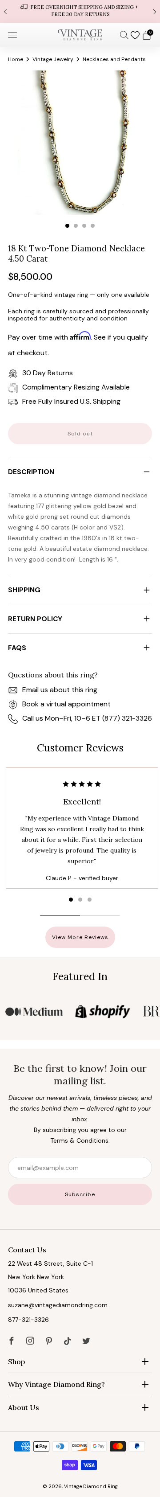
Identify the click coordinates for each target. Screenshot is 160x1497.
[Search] (124, 34)
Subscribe (80, 1194)
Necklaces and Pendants (114, 59)
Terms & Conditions (79, 1140)
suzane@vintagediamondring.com (58, 1305)
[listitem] (80, 11)
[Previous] (5, 11)
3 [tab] (84, 226)
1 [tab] (67, 226)
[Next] (154, 11)
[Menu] (12, 35)
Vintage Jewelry (52, 59)
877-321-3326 (28, 1320)
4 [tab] (93, 226)
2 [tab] (76, 226)
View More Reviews (80, 937)
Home (15, 59)
